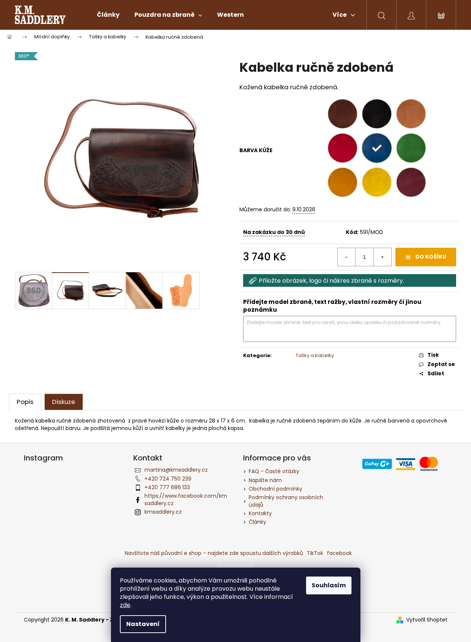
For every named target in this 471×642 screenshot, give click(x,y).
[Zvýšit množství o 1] (382, 257)
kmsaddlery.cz (163, 512)
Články (257, 522)
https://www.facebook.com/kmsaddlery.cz (185, 499)
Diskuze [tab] (63, 401)
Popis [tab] (25, 401)
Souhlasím (329, 585)
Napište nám (265, 480)
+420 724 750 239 (167, 478)
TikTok (315, 553)
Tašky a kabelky (315, 355)
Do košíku (431, 256)
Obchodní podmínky (275, 488)
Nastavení (143, 624)
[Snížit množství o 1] (347, 257)
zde (125, 605)
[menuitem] (108, 15)
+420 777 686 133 (167, 487)
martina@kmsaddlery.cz (176, 470)
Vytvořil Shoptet (427, 619)
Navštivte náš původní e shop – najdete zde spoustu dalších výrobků (214, 553)
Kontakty (260, 513)
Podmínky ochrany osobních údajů (286, 501)
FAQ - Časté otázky (274, 471)
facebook (339, 553)
